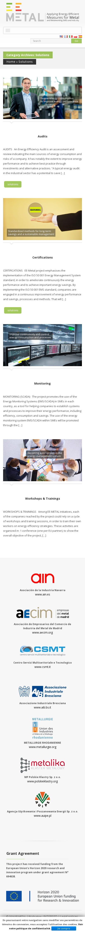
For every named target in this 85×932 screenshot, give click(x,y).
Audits (42, 136)
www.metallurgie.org (42, 747)
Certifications (42, 257)
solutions (12, 184)
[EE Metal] (42, 12)
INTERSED (50, 916)
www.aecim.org (42, 632)
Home (10, 62)
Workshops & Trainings (42, 498)
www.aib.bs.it (42, 707)
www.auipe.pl (42, 816)
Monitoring (42, 383)
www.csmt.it (42, 667)
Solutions (26, 62)
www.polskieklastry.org (42, 781)
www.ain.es (42, 594)
